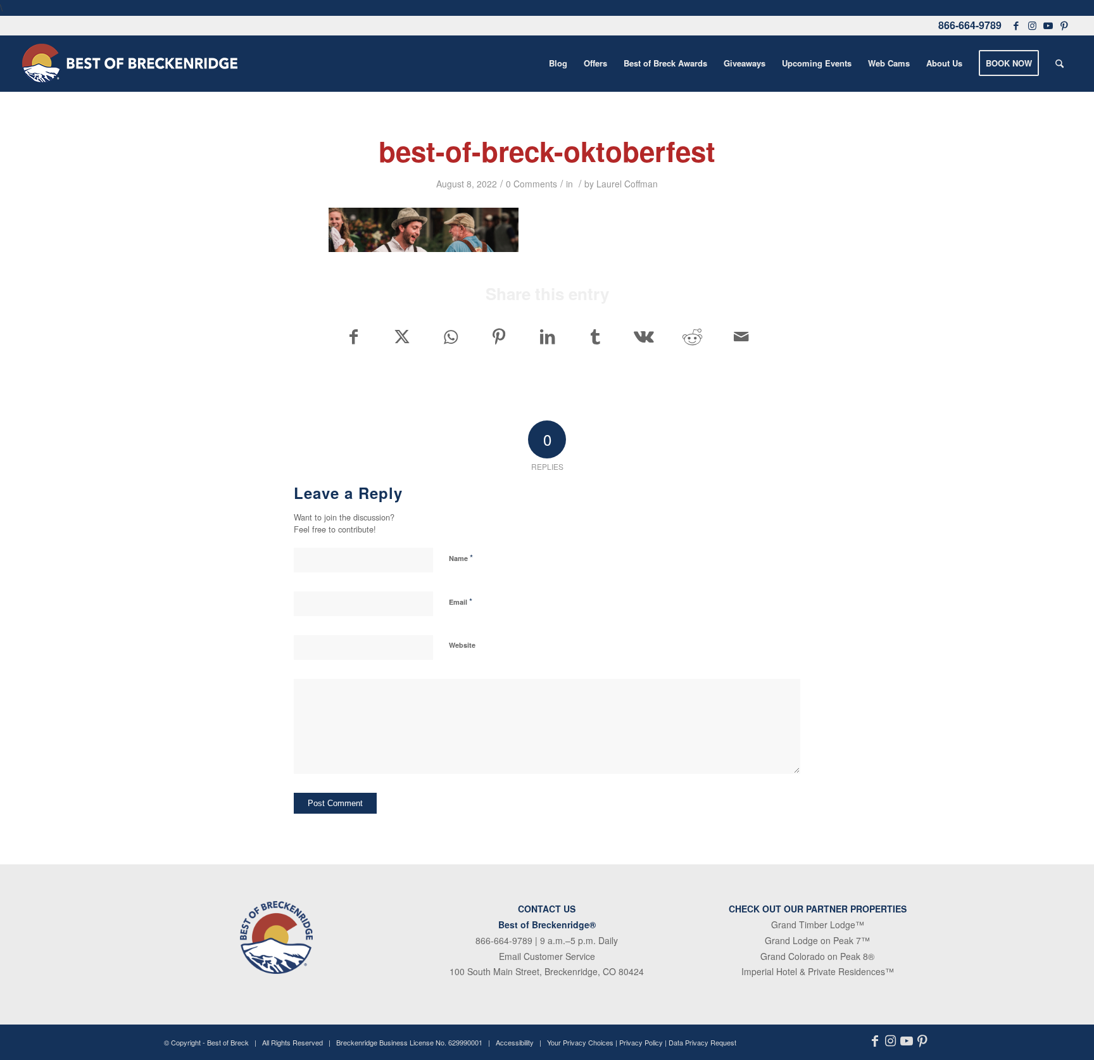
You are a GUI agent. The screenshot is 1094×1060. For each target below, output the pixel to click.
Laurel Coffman (627, 183)
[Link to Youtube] (1047, 25)
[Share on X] (401, 336)
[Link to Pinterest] (1064, 25)
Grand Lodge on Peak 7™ (817, 940)
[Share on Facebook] (353, 336)
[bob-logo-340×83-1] (129, 63)
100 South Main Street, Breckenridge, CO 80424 (547, 971)
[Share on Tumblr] (595, 336)
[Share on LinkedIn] (547, 336)
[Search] (1059, 63)
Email (460, 601)
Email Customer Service (547, 956)
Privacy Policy (641, 1042)
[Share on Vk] (644, 336)
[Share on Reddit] (692, 336)
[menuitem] (558, 63)
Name (461, 558)
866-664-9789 (970, 25)
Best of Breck (228, 1042)
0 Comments (531, 183)
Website (462, 645)
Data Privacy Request (702, 1042)
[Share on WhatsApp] (450, 336)
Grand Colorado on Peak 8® (817, 956)
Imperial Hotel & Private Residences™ (817, 971)
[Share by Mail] (741, 336)
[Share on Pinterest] (498, 336)
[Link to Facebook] (1016, 25)
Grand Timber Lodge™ (817, 924)
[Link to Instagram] (1032, 25)
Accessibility (515, 1042)
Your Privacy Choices (580, 1042)
